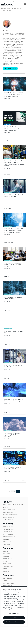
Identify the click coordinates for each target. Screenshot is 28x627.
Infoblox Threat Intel (6, 10)
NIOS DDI (5, 507)
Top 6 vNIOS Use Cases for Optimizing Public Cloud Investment (12, 435)
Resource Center (7, 578)
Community (5, 1)
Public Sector (6, 544)
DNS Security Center (8, 583)
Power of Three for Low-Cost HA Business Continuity (13, 195)
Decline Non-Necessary (14, 622)
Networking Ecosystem (9, 536)
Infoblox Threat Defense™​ (9, 509)
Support (5, 580)
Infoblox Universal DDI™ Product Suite (13, 504)
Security (8, 8)
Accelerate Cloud (7, 531)
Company (3, 8)
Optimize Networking (8, 526)
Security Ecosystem (8, 534)
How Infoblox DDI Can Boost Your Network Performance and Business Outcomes (14, 128)
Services (5, 561)
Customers (6, 556)
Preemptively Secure (8, 529)
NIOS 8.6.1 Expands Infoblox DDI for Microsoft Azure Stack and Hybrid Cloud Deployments (13, 230)
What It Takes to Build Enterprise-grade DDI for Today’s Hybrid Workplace (14, 264)
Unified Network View (8, 517)
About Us (5, 551)
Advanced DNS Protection (10, 512)
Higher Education (7, 541)
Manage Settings (14, 613)
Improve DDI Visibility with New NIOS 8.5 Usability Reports (13, 468)
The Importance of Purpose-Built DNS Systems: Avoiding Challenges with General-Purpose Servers (14, 163)
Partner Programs (7, 558)
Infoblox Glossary (7, 585)
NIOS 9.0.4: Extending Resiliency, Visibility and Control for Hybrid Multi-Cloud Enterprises (14, 94)
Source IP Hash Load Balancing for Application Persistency (13, 400)
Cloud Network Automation (10, 514)
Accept (14, 617)
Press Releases (7, 563)
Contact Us (6, 571)
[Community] (14, 146)
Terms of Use (16, 607)
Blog (13, 1)
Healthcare (6, 539)
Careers (5, 568)
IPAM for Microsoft (8, 519)
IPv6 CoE (19, 8)
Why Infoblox (6, 553)
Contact (12, 2)
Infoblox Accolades (8, 566)
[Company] (14, 78)
